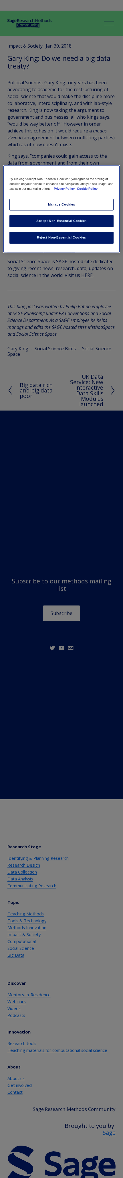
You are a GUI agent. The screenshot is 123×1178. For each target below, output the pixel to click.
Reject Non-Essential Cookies (61, 237)
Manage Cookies (61, 204)
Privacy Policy (65, 189)
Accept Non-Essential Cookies (61, 221)
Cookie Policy (87, 189)
